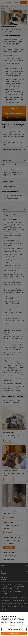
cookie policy (20, 622)
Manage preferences (14, 625)
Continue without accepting (14, 629)
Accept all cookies (14, 633)
